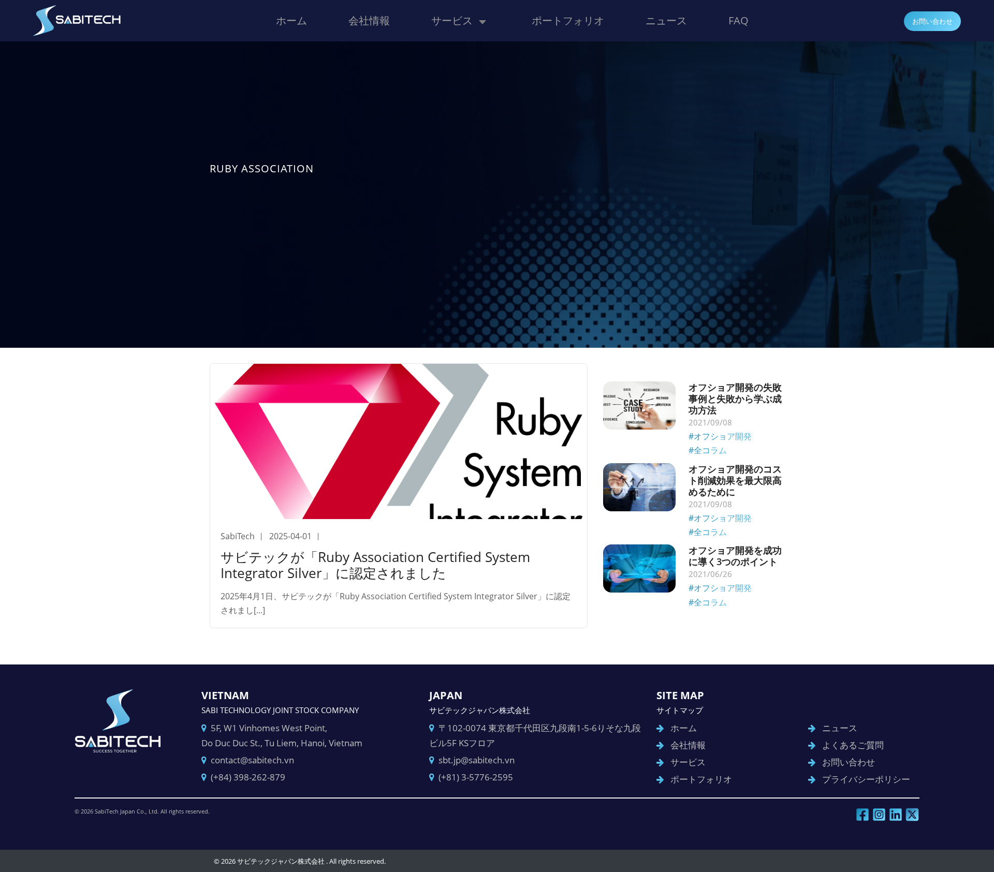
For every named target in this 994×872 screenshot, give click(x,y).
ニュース (666, 20)
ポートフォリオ (568, 20)
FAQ (738, 20)
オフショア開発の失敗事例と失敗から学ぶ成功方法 (735, 398)
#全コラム (708, 450)
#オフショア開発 (720, 436)
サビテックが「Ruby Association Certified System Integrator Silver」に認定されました (375, 565)
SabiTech (238, 536)
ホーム (291, 20)
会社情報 (369, 20)
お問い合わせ (932, 21)
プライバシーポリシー (866, 779)
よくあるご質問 (853, 745)
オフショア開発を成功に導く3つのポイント (735, 556)
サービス (452, 20)
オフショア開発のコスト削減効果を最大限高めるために (735, 480)
